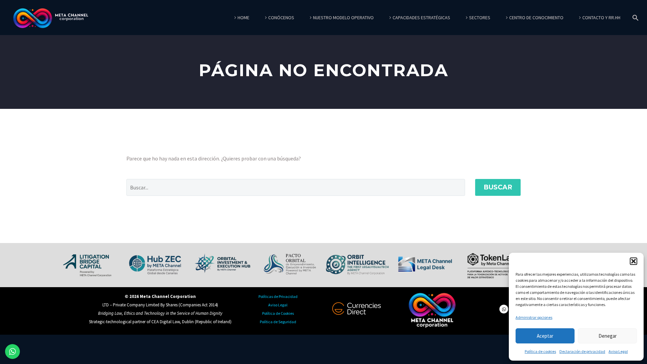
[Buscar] (634, 18)
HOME (243, 17)
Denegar (607, 336)
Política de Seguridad (278, 321)
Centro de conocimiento (536, 17)
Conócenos (281, 17)
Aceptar (545, 336)
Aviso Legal (618, 351)
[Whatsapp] (503, 309)
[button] (633, 261)
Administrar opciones (534, 317)
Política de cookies (540, 351)
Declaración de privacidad (582, 351)
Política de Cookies (278, 313)
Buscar (498, 187)
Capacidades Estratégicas (421, 17)
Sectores (479, 17)
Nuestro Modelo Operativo (343, 17)
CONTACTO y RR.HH (601, 17)
